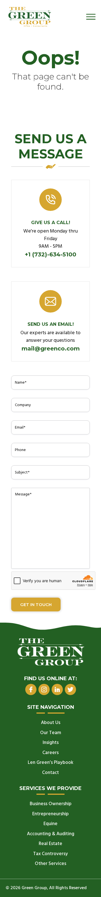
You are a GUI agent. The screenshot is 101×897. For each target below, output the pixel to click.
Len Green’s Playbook (50, 762)
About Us (50, 723)
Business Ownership (51, 804)
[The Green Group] (29, 16)
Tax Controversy (50, 854)
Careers (50, 753)
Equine (50, 824)
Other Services (50, 864)
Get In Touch (36, 604)
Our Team (50, 733)
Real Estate (50, 844)
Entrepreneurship (50, 814)
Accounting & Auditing (50, 834)
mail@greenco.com (51, 348)
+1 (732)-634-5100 (50, 254)
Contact (50, 773)
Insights (51, 742)
